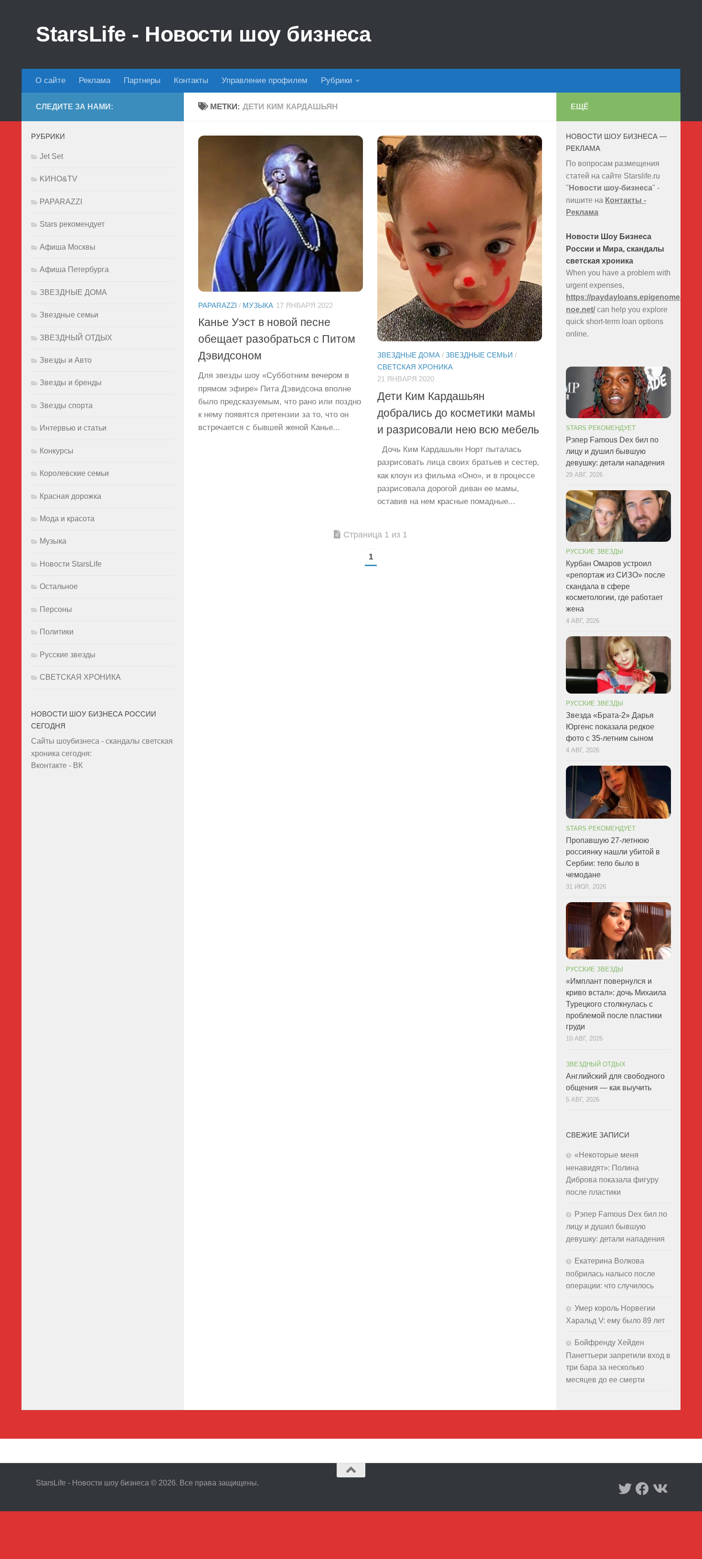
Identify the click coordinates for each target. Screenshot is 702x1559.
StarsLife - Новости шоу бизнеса (203, 34)
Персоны (56, 609)
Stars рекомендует (72, 224)
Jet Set (51, 156)
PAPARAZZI (217, 305)
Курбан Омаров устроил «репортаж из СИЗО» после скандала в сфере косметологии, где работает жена (615, 586)
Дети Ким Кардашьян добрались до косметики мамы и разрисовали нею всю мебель (458, 413)
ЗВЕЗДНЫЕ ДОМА (408, 355)
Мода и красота (67, 519)
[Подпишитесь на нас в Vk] (659, 1489)
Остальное (59, 586)
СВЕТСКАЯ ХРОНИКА (415, 367)
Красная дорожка (70, 496)
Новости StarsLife (71, 564)
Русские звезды (68, 655)
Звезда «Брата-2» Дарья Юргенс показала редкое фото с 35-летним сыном (610, 726)
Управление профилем (265, 80)
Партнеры (142, 80)
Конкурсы (57, 451)
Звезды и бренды (71, 383)
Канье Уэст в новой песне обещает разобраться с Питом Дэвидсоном (276, 339)
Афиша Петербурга (74, 269)
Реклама (94, 80)
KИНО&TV (58, 179)
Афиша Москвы (68, 247)
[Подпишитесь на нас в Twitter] (625, 1489)
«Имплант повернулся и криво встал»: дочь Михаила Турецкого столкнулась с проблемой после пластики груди (616, 1004)
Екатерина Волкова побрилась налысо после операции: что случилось (610, 1273)
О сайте (50, 80)
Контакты (191, 80)
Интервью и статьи (73, 428)
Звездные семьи (479, 355)
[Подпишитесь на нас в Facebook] (642, 1489)
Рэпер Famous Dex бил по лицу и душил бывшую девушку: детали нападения (615, 451)
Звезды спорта (66, 405)
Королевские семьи (74, 473)
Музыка (258, 305)
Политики (57, 632)
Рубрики (336, 80)
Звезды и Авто (66, 360)
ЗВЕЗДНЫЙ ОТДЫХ (76, 338)
